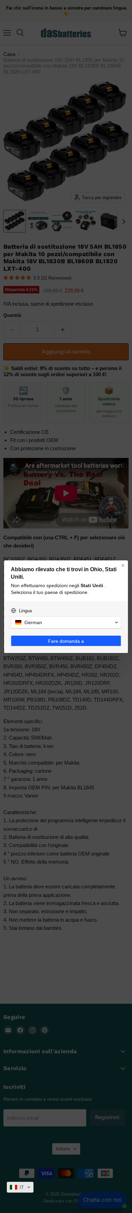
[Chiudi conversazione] (123, 565)
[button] (20, 1187)
